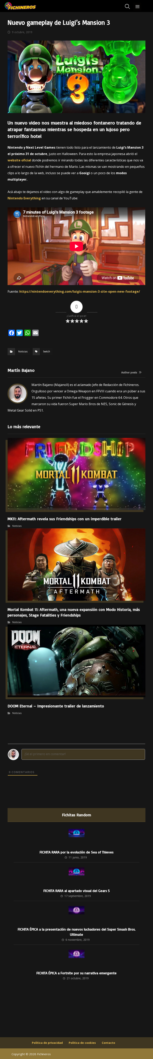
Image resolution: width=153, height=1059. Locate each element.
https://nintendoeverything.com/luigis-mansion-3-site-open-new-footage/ (79, 291)
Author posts (129, 372)
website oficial (19, 160)
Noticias (22, 351)
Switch (46, 351)
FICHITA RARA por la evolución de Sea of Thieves (77, 852)
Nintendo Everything (24, 198)
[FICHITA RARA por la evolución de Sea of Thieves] (76, 837)
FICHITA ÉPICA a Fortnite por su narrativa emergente (76, 973)
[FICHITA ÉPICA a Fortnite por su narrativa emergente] (76, 958)
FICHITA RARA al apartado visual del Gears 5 (76, 890)
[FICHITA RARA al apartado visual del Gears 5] (76, 875)
